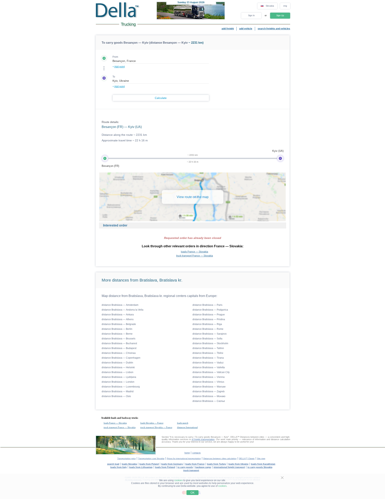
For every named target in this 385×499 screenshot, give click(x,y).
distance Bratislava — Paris (207, 305)
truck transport (191, 470)
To (113, 76)
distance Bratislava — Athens (118, 319)
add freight (228, 28)
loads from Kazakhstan (263, 464)
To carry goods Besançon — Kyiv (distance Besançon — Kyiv (145, 42)
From (115, 56)
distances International (187, 427)
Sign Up (280, 15)
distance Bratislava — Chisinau (119, 353)
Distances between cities (252, 437)
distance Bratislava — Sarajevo (209, 333)
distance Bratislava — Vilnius (208, 381)
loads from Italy (118, 467)
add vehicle (245, 28)
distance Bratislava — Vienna (208, 377)
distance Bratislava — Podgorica (210, 309)
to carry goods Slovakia (259, 467)
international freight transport (229, 467)
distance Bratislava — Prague (208, 314)
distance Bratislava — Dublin (117, 362)
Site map (261, 458)
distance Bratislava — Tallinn (208, 348)
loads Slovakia (129, 464)
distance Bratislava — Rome (207, 329)
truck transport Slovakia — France (156, 427)
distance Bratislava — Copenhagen (121, 357)
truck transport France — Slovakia (194, 255)
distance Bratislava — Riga (207, 324)
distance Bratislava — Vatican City (211, 372)
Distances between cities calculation (220, 458)
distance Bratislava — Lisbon (117, 372)
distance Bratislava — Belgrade (119, 324)
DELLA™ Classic (247, 458)
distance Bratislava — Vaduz (208, 362)
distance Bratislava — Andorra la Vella (122, 309)
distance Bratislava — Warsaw (209, 386)
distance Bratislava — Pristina (208, 319)
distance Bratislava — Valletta (208, 367)
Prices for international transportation (184, 458)
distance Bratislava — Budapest (119, 348)
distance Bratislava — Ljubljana (119, 377)
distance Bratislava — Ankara (118, 314)
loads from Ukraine (238, 464)
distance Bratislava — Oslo (116, 396)
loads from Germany (172, 464)
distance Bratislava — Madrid (118, 391)
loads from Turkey (216, 464)
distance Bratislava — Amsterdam (120, 305)
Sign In (251, 15)
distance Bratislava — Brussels (118, 338)
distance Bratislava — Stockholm (210, 343)
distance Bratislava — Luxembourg (121, 386)
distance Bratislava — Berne (117, 333)
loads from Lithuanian (141, 467)
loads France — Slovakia (194, 251)
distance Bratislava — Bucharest (119, 343)
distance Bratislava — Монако (208, 396)
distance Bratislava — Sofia (207, 338)
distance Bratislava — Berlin (117, 329)
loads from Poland (149, 464)
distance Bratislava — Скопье (208, 401)
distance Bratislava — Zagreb (208, 391)
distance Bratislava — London (118, 381)
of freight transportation (203, 439)
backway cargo (203, 467)
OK (192, 492)
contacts (196, 453)
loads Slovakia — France (151, 423)
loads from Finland (165, 467)
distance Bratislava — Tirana (208, 357)
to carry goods (185, 467)
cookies (178, 480)
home (187, 453)
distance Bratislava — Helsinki (118, 367)
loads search (182, 423)
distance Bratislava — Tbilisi (207, 353)
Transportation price (126, 458)
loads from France (195, 464)
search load (113, 464)
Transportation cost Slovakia (151, 458)
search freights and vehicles (274, 28)
